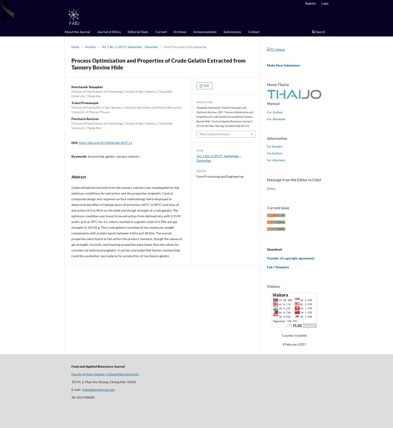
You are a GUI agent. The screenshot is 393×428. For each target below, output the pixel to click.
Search (320, 32)
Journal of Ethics (109, 32)
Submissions (232, 32)
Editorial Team (138, 32)
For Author (275, 112)
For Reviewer (276, 119)
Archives (180, 32)
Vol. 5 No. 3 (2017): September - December (130, 47)
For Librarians (276, 160)
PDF (206, 86)
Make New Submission (283, 65)
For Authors (274, 153)
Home (75, 47)
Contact (253, 32)
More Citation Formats (214, 134)
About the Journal (77, 32)
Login (324, 3)
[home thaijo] (294, 98)
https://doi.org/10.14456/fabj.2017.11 (105, 143)
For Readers (275, 146)
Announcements (205, 32)
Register (310, 3)
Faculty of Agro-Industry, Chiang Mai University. (105, 374)
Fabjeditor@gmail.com (99, 390)
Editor (271, 188)
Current (161, 32)
